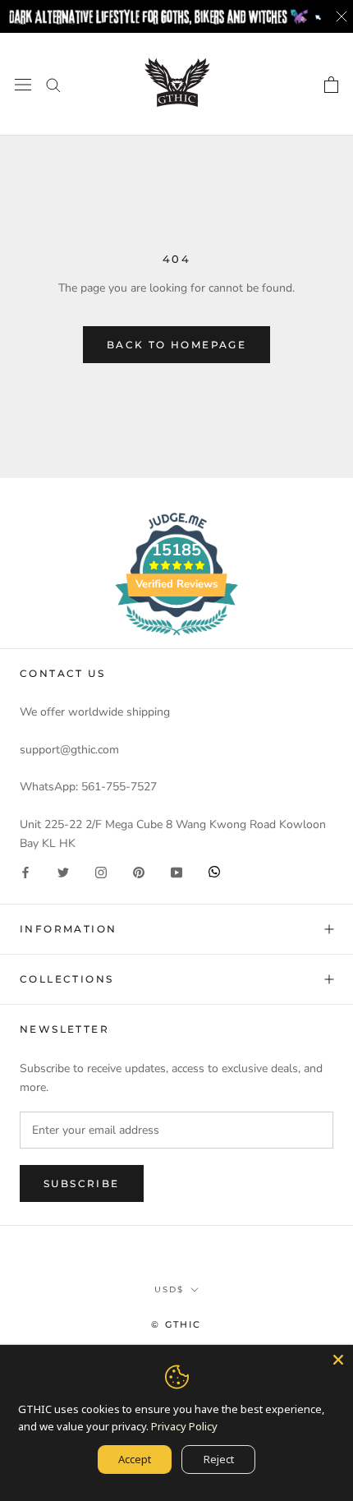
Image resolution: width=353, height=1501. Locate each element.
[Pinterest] (138, 871)
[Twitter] (63, 871)
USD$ (169, 1289)
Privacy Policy (184, 1426)
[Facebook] (25, 871)
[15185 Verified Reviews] (176, 639)
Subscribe (82, 1183)
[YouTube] (176, 871)
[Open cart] (331, 84)
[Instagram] (101, 871)
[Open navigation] (23, 84)
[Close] (338, 1359)
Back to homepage (176, 344)
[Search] (53, 84)
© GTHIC (176, 1324)
